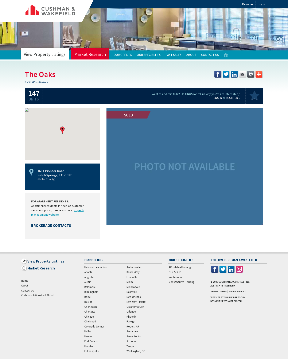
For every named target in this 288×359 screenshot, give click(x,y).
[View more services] (259, 74)
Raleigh (131, 321)
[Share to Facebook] (217, 74)
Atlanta (88, 272)
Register (247, 4)
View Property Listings (45, 54)
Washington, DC (136, 351)
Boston (88, 302)
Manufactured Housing (181, 282)
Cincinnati (90, 321)
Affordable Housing (180, 267)
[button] (62, 130)
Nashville (132, 292)
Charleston (90, 307)
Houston (89, 346)
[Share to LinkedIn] (234, 74)
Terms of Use (218, 291)
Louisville (132, 277)
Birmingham (91, 292)
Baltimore (90, 287)
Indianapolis (91, 351)
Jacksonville (133, 267)
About (191, 55)
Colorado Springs (94, 326)
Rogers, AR (133, 326)
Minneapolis (133, 287)
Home (226, 54)
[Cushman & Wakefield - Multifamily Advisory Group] (57, 11)
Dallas (87, 331)
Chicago (89, 316)
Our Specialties (149, 55)
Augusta (89, 277)
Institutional (175, 277)
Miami (130, 282)
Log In (218, 98)
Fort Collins (90, 341)
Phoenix (131, 316)
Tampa (131, 346)
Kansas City (133, 272)
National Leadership (95, 267)
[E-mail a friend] (242, 74)
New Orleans (134, 297)
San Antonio (134, 336)
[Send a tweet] (226, 74)
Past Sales (174, 55)
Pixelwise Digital (232, 301)
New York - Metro (136, 302)
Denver (88, 336)
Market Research (90, 54)
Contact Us (210, 55)
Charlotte (89, 311)
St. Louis (131, 341)
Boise (87, 297)
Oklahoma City (135, 307)
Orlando (131, 311)
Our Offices (123, 55)
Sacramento (133, 331)
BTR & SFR (175, 272)
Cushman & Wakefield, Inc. (234, 281)
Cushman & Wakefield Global (37, 295)
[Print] (250, 74)
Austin (87, 282)
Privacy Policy (237, 291)
